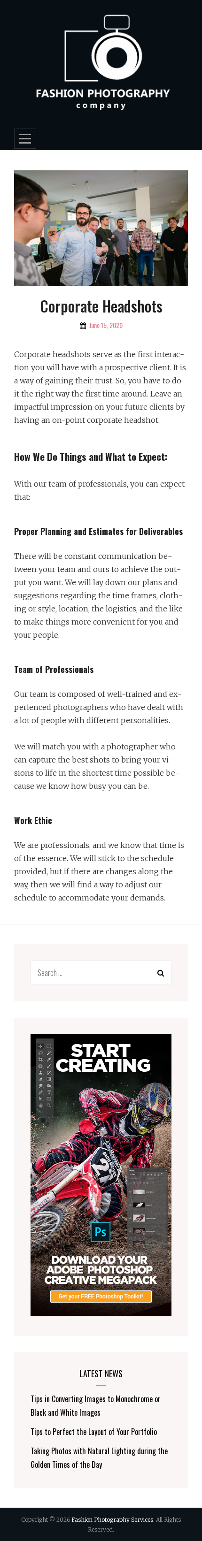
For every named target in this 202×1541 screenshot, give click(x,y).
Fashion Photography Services (112, 1519)
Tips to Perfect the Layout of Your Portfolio (94, 1431)
